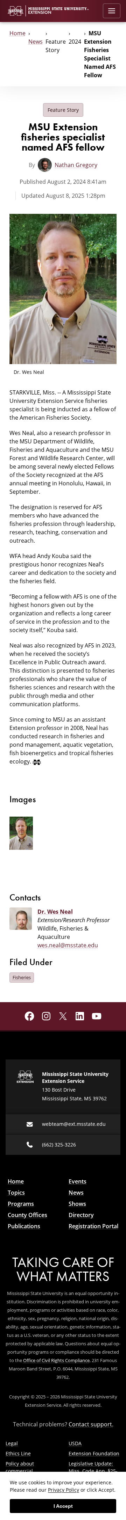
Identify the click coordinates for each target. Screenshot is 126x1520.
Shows (77, 1204)
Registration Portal (93, 1226)
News (35, 41)
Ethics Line (18, 1453)
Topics (16, 1192)
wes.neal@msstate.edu (67, 945)
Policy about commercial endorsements (23, 1471)
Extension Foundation (94, 1453)
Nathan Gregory (76, 165)
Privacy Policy (63, 1489)
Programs (21, 1204)
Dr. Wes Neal (55, 911)
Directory (81, 1215)
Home (17, 33)
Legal (12, 1443)
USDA (75, 1443)
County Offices (27, 1215)
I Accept (63, 1506)
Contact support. (91, 1424)
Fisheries (22, 977)
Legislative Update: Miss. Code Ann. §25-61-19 (93, 1471)
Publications (24, 1226)
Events (77, 1181)
